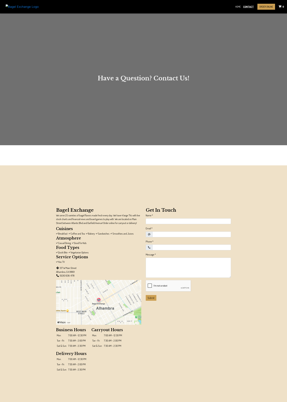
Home (238, 6)
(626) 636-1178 (67, 275)
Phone (149, 241)
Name (148, 215)
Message (150, 254)
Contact (248, 6)
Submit (151, 297)
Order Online (266, 6)
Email (148, 228)
